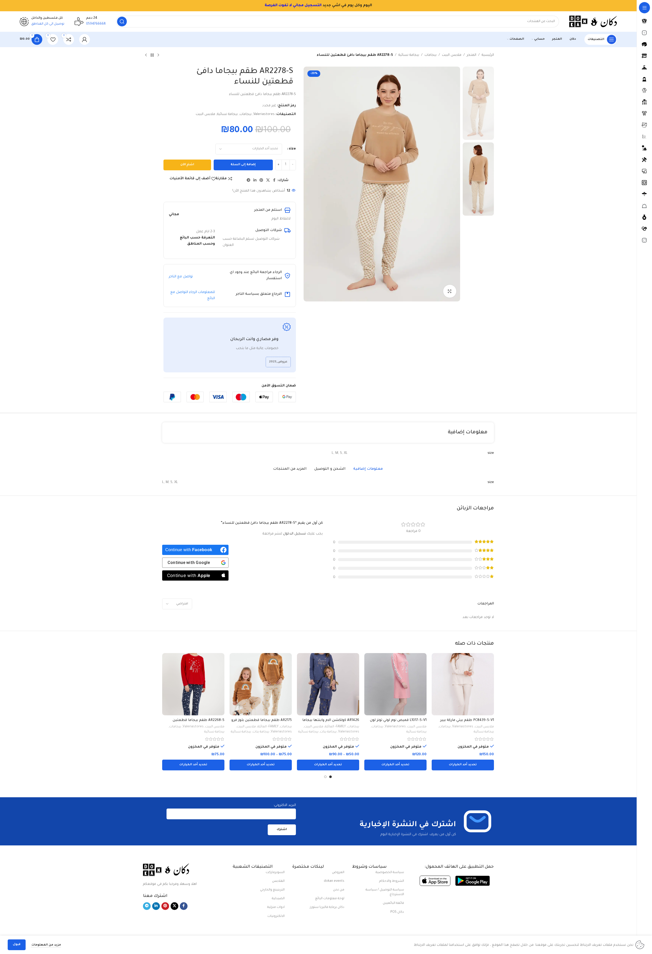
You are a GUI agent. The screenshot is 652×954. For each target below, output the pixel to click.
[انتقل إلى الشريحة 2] (325, 776)
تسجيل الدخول (294, 534)
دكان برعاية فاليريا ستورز (327, 907)
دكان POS (397, 912)
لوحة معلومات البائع (329, 898)
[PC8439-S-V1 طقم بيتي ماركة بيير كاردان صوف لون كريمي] (463, 684)
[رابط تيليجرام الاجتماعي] (248, 180)
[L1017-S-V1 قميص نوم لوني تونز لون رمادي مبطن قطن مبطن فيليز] (395, 684)
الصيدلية (278, 898)
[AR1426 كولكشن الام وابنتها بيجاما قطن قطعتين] (328, 684)
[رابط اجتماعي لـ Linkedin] (255, 180)
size (292, 149)
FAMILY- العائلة (335, 727)
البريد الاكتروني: (284, 805)
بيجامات (431, 55)
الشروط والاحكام (391, 881)
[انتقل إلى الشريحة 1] (330, 776)
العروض (338, 872)
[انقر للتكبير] (449, 291)
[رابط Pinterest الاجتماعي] (261, 180)
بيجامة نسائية (408, 55)
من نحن (338, 890)
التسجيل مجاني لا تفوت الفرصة (212, 6)
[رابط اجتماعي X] (268, 180)
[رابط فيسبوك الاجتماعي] (274, 180)
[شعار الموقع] (593, 22)
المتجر (471, 55)
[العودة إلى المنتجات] (152, 55)
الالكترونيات (276, 916)
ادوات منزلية (276, 907)
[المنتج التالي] (146, 55)
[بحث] (122, 21)
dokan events (334, 881)
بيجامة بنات (328, 732)
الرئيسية (488, 55)
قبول (16, 944)
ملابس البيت (451, 55)
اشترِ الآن (187, 164)
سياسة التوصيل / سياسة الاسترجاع (385, 892)
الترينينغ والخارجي (272, 890)
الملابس (278, 881)
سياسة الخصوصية (390, 872)
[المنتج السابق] (158, 55)
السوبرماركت (275, 872)
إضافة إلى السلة (243, 164)
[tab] (368, 469)
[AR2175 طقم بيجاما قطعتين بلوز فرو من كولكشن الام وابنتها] (261, 684)
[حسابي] (84, 39)
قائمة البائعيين (393, 903)
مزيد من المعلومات (46, 945)
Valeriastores (264, 114)
